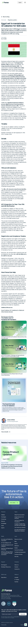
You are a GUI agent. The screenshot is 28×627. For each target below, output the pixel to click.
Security (16, 556)
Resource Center (18, 539)
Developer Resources (6, 566)
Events (16, 543)
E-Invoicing (3, 519)
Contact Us (17, 569)
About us (16, 564)
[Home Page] (6, 590)
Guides (16, 547)
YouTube (16, 581)
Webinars (17, 545)
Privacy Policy (16, 616)
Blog (16, 541)
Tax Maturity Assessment (20, 552)
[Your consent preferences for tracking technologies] (25, 624)
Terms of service (24, 624)
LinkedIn (16, 577)
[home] (4, 2)
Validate (3, 514)
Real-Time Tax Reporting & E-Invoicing (7, 549)
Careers (16, 566)
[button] (25, 2)
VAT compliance (20, 70)
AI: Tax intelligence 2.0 (6, 542)
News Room (3, 577)
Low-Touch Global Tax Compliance (19, 521)
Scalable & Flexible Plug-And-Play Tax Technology (20, 524)
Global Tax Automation (19, 514)
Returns (3, 521)
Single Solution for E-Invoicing (19, 517)
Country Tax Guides (19, 550)
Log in (20, 2)
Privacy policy (3, 624)
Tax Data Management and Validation (7, 545)
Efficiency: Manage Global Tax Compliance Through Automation (7, 553)
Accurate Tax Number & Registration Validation (20, 530)
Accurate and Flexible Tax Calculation (7, 540)
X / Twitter (17, 579)
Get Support (4, 564)
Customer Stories (18, 554)
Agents (2, 527)
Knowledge (3, 523)
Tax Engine (3, 516)
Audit (2, 525)
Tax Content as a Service (20, 527)
